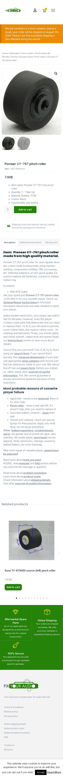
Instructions (15, 340)
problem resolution (34, 472)
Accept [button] (41, 772)
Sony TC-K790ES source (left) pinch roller (30, 570)
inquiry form (27, 368)
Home (5, 53)
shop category (30, 360)
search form (21, 353)
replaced (43, 398)
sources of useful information (33, 483)
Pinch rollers (27, 53)
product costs (32, 476)
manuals (24, 463)
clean (45, 412)
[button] (53, 10)
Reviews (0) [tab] (51, 242)
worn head (40, 437)
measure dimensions (31, 357)
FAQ (37, 463)
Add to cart (25, 209)
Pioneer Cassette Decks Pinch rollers (28, 57)
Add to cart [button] (13, 587)
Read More (54, 772)
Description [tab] (9, 242)
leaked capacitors (22, 430)
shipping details (40, 480)
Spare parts (14, 53)
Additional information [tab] (30, 242)
